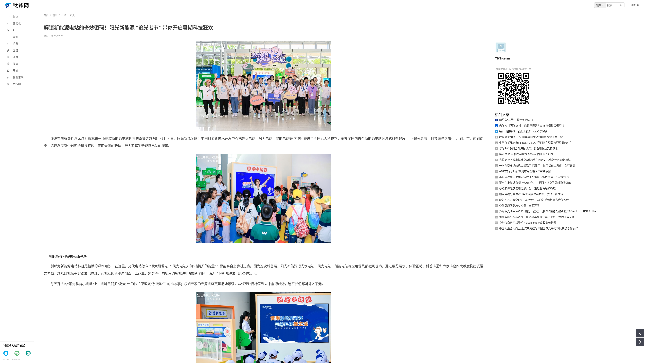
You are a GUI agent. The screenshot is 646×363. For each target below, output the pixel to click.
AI (14, 30)
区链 (15, 50)
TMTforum (502, 58)
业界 (15, 57)
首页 (15, 17)
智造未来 (18, 77)
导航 (15, 70)
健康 (15, 64)
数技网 (17, 84)
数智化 (17, 23)
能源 (15, 37)
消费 (15, 44)
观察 (54, 15)
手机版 (635, 5)
